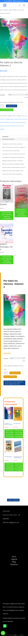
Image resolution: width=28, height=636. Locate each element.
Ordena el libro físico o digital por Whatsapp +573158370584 (7, 215)
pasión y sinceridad (16, 122)
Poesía (14, 10)
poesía (6, 125)
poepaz (2, 125)
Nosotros (14, 564)
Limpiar (26, 97)
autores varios (17, 119)
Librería (6, 10)
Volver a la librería (13, 500)
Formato (2, 95)
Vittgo (15, 635)
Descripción (5, 136)
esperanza (24, 119)
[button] (0, 16)
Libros (10, 10)
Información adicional (8, 139)
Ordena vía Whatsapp (6, 110)
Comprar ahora (11, 106)
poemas (24, 122)
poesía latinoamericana (14, 125)
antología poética (9, 119)
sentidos (2, 129)
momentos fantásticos (5, 122)
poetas (22, 125)
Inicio (1, 10)
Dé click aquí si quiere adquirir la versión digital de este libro (14, 383)
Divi (22, 635)
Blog (14, 562)
